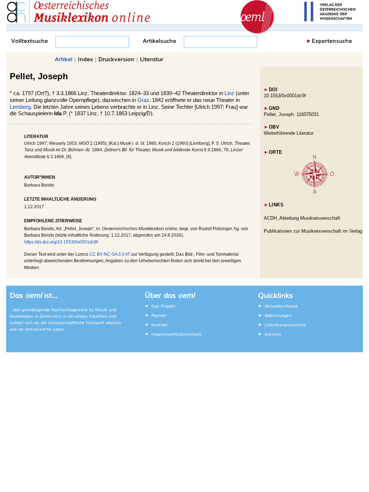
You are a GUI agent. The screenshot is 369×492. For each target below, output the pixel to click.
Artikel (63, 58)
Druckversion (116, 58)
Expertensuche (332, 40)
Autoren (272, 334)
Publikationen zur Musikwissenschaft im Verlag (313, 231)
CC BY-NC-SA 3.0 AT (109, 254)
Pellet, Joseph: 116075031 (291, 114)
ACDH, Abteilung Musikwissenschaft (302, 218)
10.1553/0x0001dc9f (285, 95)
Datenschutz (188, 334)
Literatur (151, 58)
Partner (159, 315)
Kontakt (159, 324)
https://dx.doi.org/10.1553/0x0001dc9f (61, 242)
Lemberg (20, 107)
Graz (143, 100)
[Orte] (314, 192)
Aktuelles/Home (281, 306)
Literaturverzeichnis (285, 324)
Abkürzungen (278, 315)
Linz (229, 93)
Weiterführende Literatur (289, 133)
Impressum (162, 334)
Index (85, 58)
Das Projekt (163, 306)
